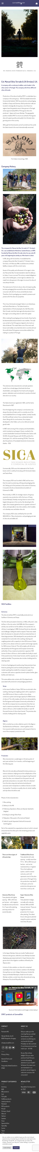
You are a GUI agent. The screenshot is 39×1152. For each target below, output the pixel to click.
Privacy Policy (5, 1054)
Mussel (3, 1109)
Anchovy (4, 1087)
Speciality (4, 1126)
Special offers (5, 1123)
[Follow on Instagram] (6, 1047)
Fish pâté (4, 1096)
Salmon (3, 1116)
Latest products (5, 1101)
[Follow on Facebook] (3, 1047)
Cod (2, 1094)
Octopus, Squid (5, 1111)
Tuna (2, 1133)
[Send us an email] (10, 1047)
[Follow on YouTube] (13, 1047)
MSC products (5, 1106)
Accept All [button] (16, 1147)
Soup (2, 1121)
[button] (2, 3)
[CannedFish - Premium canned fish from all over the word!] (18, 3)
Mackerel (4, 1104)
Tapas (3, 1131)
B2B (2, 1089)
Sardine (3, 1118)
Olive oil (3, 1114)
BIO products (5, 1092)
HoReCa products (6, 1099)
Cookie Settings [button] (7, 1147)
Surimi (3, 1128)
